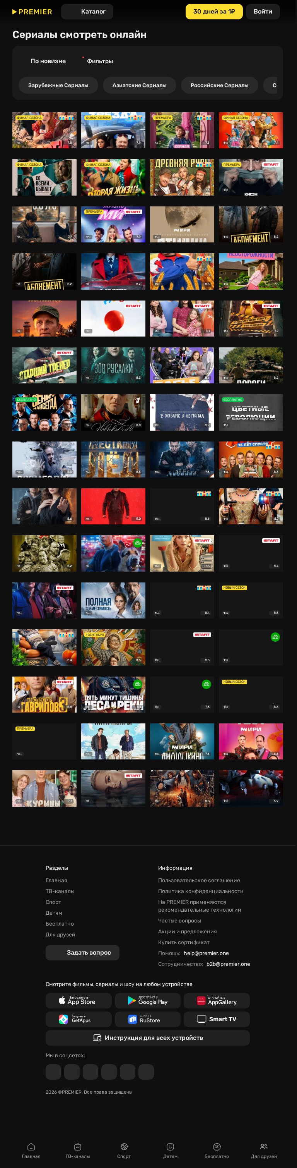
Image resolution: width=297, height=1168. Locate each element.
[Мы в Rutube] (127, 1072)
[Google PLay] (148, 1000)
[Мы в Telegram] (53, 1072)
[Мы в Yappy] (146, 1072)
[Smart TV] (217, 1019)
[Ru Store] (148, 1019)
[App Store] (79, 1000)
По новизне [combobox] (48, 61)
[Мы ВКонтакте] (72, 1072)
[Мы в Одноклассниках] (90, 1072)
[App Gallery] (217, 1000)
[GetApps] (79, 1019)
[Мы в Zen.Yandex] (109, 1072)
